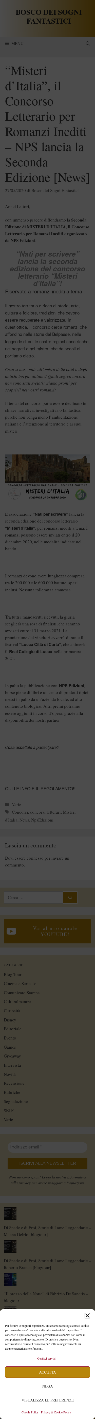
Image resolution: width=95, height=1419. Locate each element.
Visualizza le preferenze (48, 1399)
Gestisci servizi (46, 1358)
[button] (87, 1315)
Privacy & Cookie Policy (56, 1412)
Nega (47, 1386)
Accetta (47, 1372)
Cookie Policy (30, 1412)
